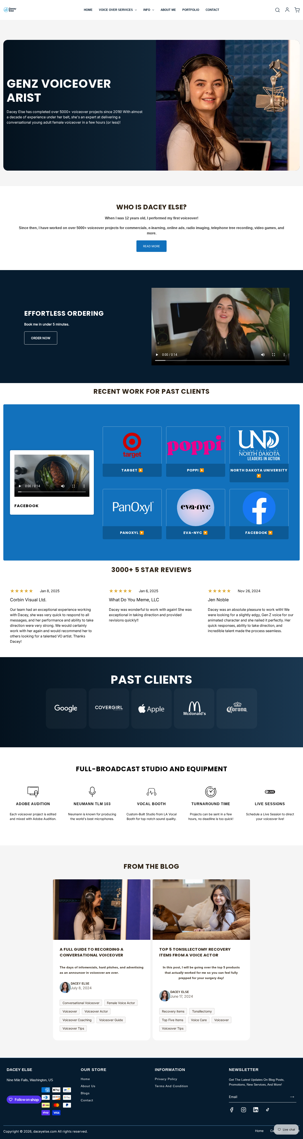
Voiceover (70, 1011)
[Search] (277, 10)
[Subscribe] (292, 1096)
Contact (212, 10)
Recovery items (173, 1011)
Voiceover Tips (73, 1028)
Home (88, 10)
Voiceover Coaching (77, 1020)
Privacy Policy (166, 1079)
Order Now (40, 338)
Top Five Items (172, 1020)
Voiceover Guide (111, 1020)
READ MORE (151, 246)
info (147, 10)
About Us (88, 1086)
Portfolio (190, 10)
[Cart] (297, 10)
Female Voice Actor (121, 1003)
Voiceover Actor (96, 1011)
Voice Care (199, 1020)
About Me (168, 10)
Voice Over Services (116, 10)
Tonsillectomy (202, 1011)
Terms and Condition (171, 1086)
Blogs (85, 1093)
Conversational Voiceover (81, 1003)
